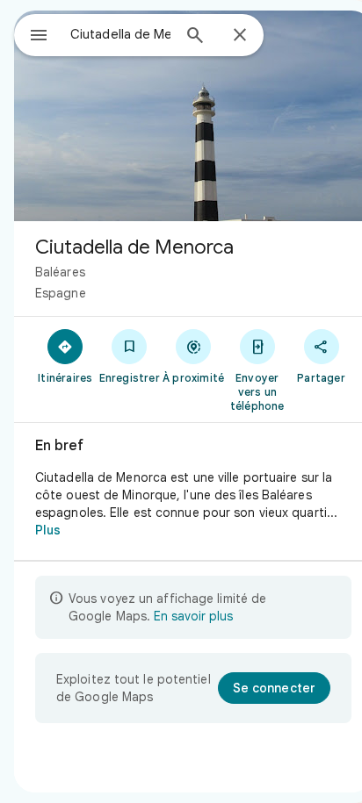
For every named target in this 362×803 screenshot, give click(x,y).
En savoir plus (193, 616)
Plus (48, 530)
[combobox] (120, 34)
